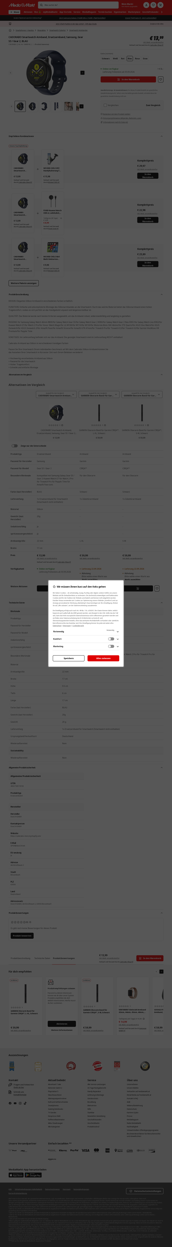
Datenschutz (57, 626)
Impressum (67, 626)
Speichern (69, 658)
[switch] (111, 638)
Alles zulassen (103, 658)
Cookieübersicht (78, 626)
